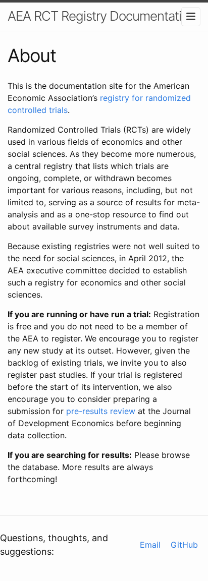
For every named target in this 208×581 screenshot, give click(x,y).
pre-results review (100, 411)
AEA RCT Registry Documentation (101, 16)
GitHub (184, 545)
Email (150, 545)
